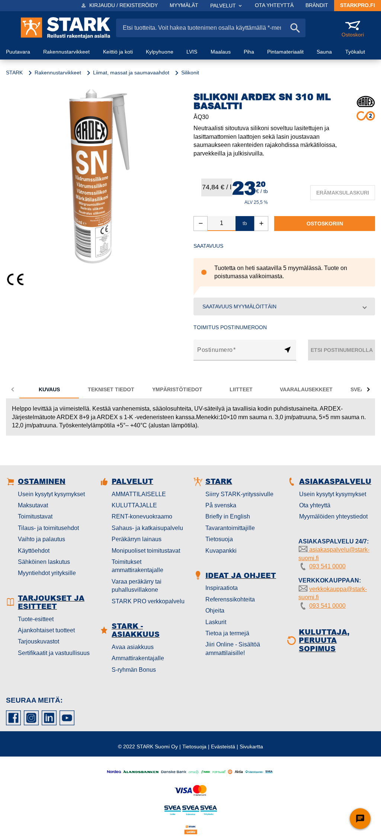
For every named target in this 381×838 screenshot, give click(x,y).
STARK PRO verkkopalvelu (148, 601)
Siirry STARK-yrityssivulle (239, 494)
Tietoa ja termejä (227, 633)
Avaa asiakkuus (133, 647)
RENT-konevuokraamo (142, 516)
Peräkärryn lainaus (136, 539)
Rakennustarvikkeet (58, 73)
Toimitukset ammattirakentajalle (137, 566)
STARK (14, 73)
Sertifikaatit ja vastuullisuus (54, 653)
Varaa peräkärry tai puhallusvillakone (136, 585)
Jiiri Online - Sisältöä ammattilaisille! (232, 648)
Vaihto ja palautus (41, 539)
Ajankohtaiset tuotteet (46, 630)
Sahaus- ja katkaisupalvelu (147, 528)
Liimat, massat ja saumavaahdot (131, 73)
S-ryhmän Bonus (134, 670)
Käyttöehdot (33, 551)
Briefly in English (227, 516)
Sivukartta (251, 746)
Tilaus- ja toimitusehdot (48, 528)
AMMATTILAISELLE (139, 494)
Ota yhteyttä (314, 505)
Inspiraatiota (221, 588)
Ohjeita (214, 610)
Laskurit (215, 622)
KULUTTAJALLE (134, 505)
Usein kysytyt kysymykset (51, 494)
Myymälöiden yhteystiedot (333, 516)
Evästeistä (223, 746)
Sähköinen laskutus (44, 562)
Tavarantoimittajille (230, 528)
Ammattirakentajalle (138, 658)
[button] (284, 306)
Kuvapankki (221, 551)
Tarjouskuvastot (38, 641)
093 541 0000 (327, 566)
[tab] (49, 389)
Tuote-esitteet (36, 619)
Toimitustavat (35, 516)
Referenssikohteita (230, 599)
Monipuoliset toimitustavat (146, 551)
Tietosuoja (219, 539)
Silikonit (190, 73)
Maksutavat (33, 505)
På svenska (220, 505)
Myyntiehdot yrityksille (47, 573)
